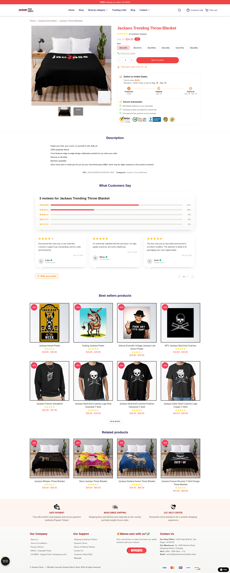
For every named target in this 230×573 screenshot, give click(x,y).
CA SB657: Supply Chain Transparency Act (49, 554)
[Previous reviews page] (179, 276)
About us (34, 539)
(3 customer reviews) (138, 34)
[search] (179, 10)
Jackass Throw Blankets (71, 21)
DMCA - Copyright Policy (41, 551)
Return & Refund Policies (84, 547)
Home (33, 21)
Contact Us (78, 551)
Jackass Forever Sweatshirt (49, 404)
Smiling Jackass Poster (93, 346)
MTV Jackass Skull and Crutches (180, 346)
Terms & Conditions (39, 543)
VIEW (49, 340)
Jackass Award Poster (49, 346)
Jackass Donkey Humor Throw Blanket (136, 481)
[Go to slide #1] (64, 111)
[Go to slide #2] (78, 111)
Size (119, 43)
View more (115, 421)
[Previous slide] (34, 65)
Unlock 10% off (5, 561)
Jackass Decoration (47, 21)
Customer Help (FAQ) (83, 554)
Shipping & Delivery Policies (85, 539)
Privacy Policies (37, 547)
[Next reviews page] (192, 276)
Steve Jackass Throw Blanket (93, 481)
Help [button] (225, 570)
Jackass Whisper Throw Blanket (49, 481)
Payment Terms (80, 543)
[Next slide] (109, 65)
